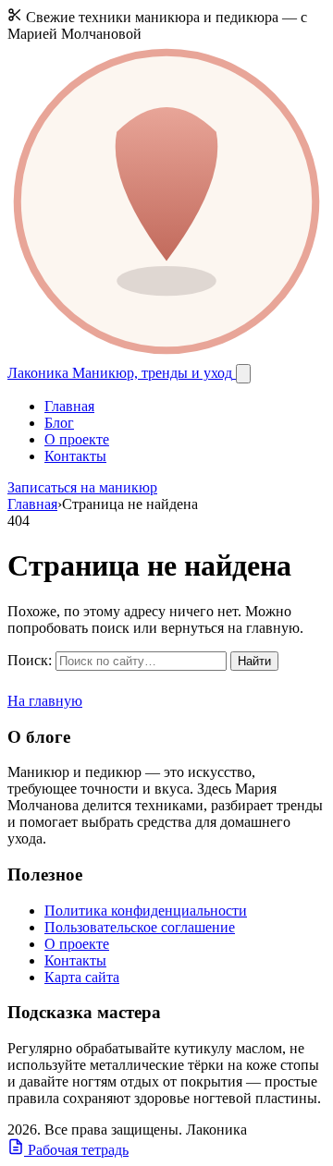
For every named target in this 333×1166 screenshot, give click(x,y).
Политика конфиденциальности (145, 910)
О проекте (76, 439)
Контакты (75, 456)
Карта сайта (81, 977)
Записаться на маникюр (82, 487)
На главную (44, 701)
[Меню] (243, 373)
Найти (254, 661)
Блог (59, 423)
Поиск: (29, 660)
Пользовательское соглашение (139, 927)
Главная (69, 406)
